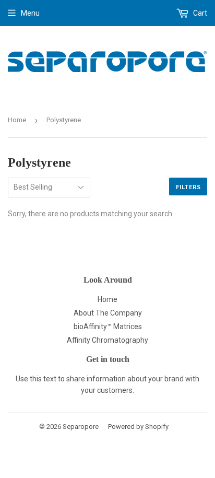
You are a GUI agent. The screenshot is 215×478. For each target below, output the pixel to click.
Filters (188, 187)
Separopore (81, 426)
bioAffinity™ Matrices (108, 326)
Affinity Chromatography (107, 340)
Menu (30, 13)
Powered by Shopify (138, 426)
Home (17, 120)
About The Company (108, 313)
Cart (199, 13)
